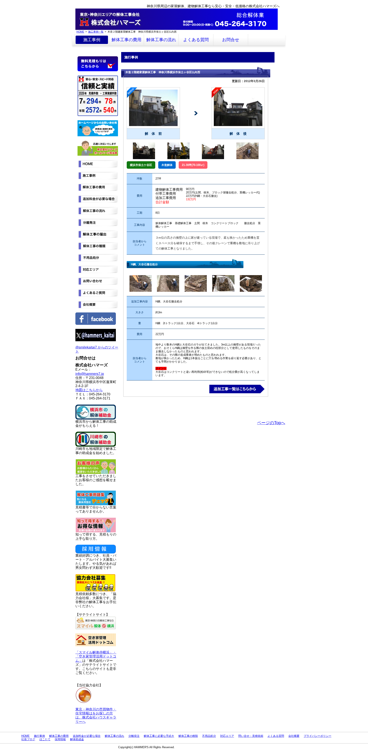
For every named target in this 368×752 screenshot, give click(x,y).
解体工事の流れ (161, 39)
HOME (80, 31)
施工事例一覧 (96, 31)
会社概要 (293, 735)
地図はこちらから (89, 390)
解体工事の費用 (126, 39)
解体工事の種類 (188, 735)
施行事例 (39, 735)
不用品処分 (209, 735)
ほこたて (44, 739)
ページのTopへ (271, 422)
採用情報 (60, 739)
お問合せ (230, 39)
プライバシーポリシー (317, 735)
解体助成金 (77, 739)
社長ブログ (28, 739)
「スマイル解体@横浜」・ (95, 652)
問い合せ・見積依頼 (250, 735)
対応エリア (227, 735)
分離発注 (133, 735)
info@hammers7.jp (89, 374)
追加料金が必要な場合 (87, 735)
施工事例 (91, 39)
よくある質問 (196, 39)
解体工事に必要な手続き (159, 735)
